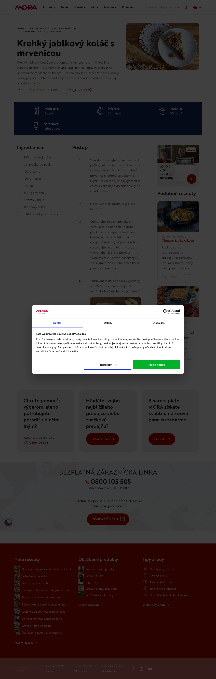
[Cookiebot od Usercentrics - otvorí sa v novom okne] (165, 311)
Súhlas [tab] (57, 322)
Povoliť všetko (156, 364)
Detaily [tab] (108, 322)
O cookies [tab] (159, 322)
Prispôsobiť (106, 364)
